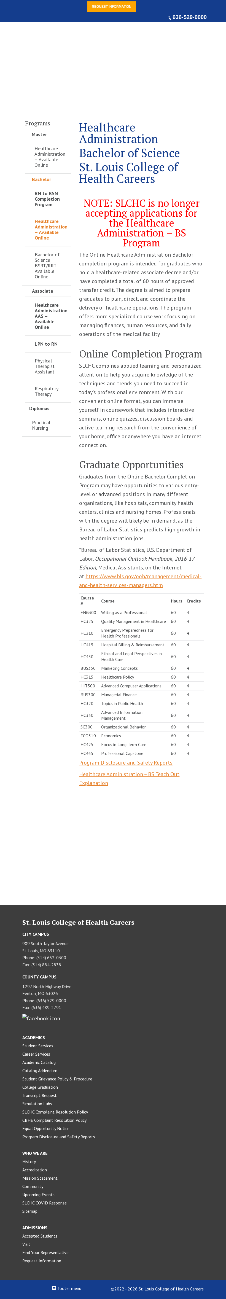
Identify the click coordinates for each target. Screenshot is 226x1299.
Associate (42, 291)
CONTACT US (82, 858)
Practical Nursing (41, 425)
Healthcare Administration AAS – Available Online (51, 316)
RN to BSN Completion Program (47, 199)
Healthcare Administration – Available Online (49, 156)
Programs (37, 123)
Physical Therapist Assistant (45, 366)
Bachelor (41, 179)
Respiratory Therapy (46, 391)
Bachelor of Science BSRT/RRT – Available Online (47, 265)
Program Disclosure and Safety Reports (126, 762)
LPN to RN (46, 344)
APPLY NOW (143, 858)
